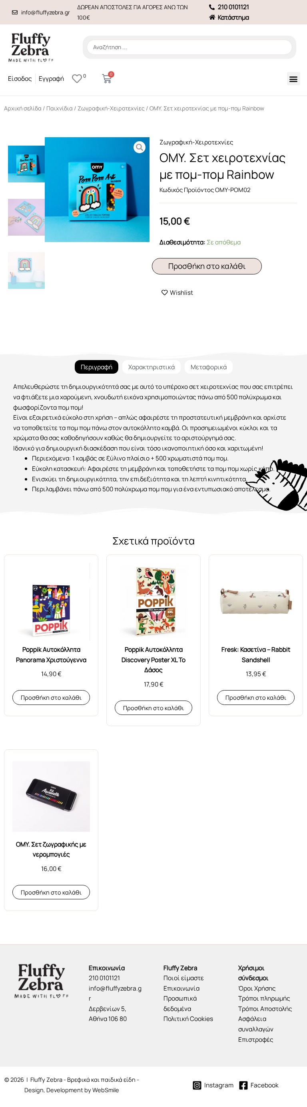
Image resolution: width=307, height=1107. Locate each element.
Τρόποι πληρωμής (264, 998)
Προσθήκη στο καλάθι (207, 266)
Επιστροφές (255, 1039)
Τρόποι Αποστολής (265, 1008)
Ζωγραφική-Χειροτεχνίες (111, 108)
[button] (293, 78)
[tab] (96, 367)
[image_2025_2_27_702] (97, 189)
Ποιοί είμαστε (183, 977)
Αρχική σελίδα (23, 108)
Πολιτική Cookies (188, 1018)
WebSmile (105, 1090)
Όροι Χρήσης (257, 988)
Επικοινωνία (181, 988)
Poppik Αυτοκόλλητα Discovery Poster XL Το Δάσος (153, 659)
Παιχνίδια (59, 108)
